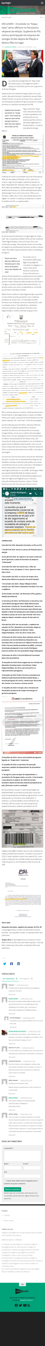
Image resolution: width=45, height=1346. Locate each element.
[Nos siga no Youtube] (24, 1305)
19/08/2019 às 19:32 (26, 1114)
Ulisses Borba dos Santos (17, 1031)
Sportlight (6, 2)
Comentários (11, 979)
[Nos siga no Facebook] (16, 1305)
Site (5, 1172)
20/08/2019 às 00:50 (29, 1018)
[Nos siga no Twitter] (20, 1305)
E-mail (26, 1164)
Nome (6, 1164)
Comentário (9, 1148)
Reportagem (6, 17)
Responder (12, 994)
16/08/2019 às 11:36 (29, 1061)
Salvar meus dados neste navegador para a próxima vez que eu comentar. (21, 1182)
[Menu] (42, 3)
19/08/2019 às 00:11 (26, 1098)
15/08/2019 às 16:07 (22, 985)
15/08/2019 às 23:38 (34, 1031)
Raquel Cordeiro (26, 1300)
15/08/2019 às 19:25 (26, 999)
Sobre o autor (9, 1220)
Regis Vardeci (13, 1098)
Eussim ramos (13, 998)
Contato (7, 1215)
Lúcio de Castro (10, 47)
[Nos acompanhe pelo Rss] (28, 1305)
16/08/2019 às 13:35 (26, 1080)
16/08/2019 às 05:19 (28, 1048)
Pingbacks (27, 979)
